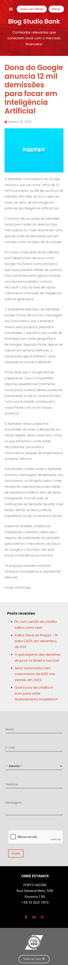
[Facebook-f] (26, 917)
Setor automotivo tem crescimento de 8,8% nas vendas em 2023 (35, 674)
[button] (11, 9)
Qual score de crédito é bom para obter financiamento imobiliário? (36, 693)
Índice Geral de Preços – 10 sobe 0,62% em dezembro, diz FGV (36, 641)
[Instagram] (42, 917)
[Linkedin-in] (34, 917)
